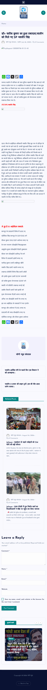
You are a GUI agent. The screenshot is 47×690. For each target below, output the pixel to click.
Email (4, 579)
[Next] (40, 622)
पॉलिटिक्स (11, 638)
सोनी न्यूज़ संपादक (11, 42)
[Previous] (36, 622)
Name (4, 569)
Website (4, 589)
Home (4, 24)
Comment (6, 551)
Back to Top (25, 683)
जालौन (19, 42)
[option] (23, 644)
